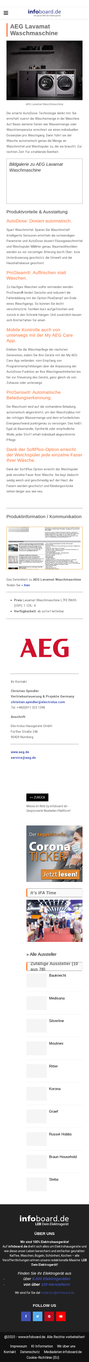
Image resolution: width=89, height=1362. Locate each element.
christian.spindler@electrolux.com (38, 702)
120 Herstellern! (55, 1284)
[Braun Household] (36, 1161)
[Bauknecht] (36, 980)
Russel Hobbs (60, 1134)
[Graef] (36, 1116)
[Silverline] (36, 1025)
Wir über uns (66, 1346)
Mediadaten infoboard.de (63, 1352)
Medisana (57, 998)
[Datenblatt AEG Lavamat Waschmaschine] (44, 548)
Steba (53, 1179)
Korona (54, 1089)
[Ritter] (36, 1071)
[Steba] (36, 1184)
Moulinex (56, 1043)
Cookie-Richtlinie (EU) (43, 1357)
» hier (25, 585)
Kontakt (10, 1352)
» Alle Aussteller (41, 954)
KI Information (42, 1346)
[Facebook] (26, 1316)
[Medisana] (36, 1003)
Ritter (53, 1066)
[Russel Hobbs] (36, 1139)
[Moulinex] (36, 1048)
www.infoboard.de (31, 1337)
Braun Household (63, 1157)
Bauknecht (57, 975)
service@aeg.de (23, 758)
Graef (53, 1111)
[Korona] (36, 1093)
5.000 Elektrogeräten (51, 1279)
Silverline (56, 1021)
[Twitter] (37, 1316)
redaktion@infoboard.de (57, 1292)
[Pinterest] (49, 1316)
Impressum (18, 1346)
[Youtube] (61, 1316)
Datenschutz (30, 1352)
